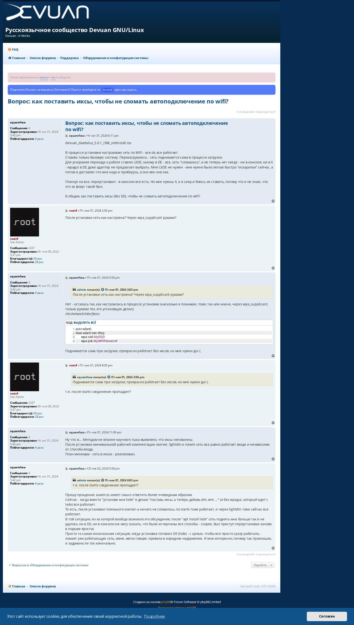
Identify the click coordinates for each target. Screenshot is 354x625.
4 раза (39, 139)
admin (81, 290)
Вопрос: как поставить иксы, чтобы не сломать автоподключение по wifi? (118, 101)
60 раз (37, 258)
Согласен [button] (326, 616)
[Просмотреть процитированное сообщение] (103, 289)
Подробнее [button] (154, 616)
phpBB (165, 602)
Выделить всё (85, 322)
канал (44, 77)
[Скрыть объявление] (272, 76)
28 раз (39, 262)
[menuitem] (13, 49)
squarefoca (84, 377)
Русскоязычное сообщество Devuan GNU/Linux (74, 30)
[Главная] (51, 14)
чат (53, 77)
